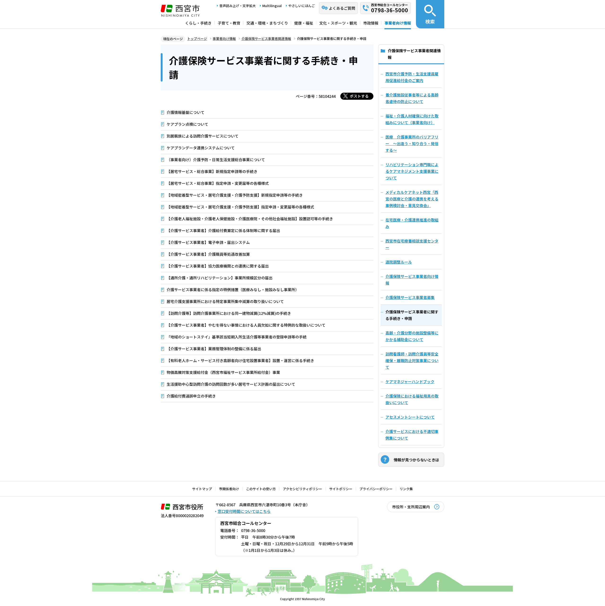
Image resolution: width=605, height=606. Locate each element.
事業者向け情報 (398, 23)
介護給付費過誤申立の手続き (191, 396)
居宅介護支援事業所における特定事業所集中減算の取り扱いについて (225, 301)
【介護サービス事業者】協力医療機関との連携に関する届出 (218, 266)
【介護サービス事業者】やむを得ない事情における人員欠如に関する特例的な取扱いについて (246, 325)
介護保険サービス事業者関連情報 (266, 38)
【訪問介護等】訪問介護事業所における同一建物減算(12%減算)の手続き (229, 313)
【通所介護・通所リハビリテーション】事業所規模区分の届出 (219, 278)
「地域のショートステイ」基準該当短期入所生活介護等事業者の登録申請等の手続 (237, 337)
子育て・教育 (229, 23)
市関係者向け (229, 488)
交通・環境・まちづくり (267, 23)
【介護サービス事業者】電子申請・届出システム (208, 242)
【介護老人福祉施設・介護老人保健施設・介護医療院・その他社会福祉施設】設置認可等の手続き (250, 218)
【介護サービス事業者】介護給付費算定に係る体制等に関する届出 (223, 230)
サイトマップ (202, 488)
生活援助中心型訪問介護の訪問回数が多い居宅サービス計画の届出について (231, 384)
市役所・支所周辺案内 (411, 507)
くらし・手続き (198, 23)
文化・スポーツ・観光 (338, 23)
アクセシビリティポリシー (302, 488)
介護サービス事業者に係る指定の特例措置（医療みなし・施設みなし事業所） (233, 289)
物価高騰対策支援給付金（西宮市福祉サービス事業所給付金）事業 (223, 372)
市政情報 (370, 23)
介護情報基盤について (185, 112)
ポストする (359, 96)
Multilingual (272, 5)
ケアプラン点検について (187, 124)
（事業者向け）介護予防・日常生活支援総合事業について (216, 159)
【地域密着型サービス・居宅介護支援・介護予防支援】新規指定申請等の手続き (235, 195)
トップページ (197, 38)
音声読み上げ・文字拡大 (237, 5)
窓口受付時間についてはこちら (244, 511)
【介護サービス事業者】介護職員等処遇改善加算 (208, 254)
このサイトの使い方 (261, 488)
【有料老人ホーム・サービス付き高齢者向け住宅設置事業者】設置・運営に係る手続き (240, 360)
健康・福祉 (303, 23)
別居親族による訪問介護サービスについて (202, 136)
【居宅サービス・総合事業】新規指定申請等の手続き (212, 171)
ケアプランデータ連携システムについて (201, 148)
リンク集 (406, 488)
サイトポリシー (340, 488)
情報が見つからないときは (416, 460)
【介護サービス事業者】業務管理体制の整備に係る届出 (214, 348)
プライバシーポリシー (376, 488)
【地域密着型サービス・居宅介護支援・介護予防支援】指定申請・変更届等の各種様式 (240, 207)
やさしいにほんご (301, 5)
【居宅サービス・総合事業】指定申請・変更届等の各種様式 (218, 183)
